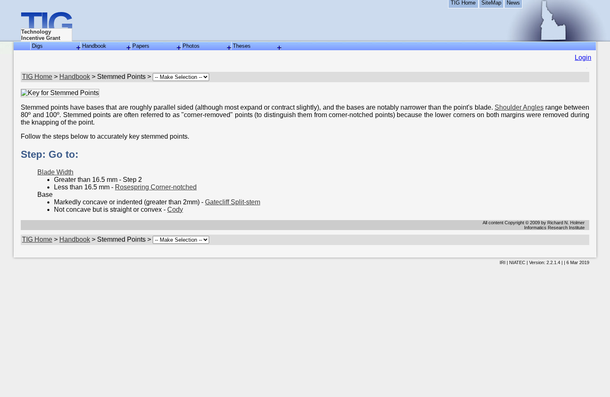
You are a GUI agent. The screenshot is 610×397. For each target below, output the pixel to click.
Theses (242, 46)
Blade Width (55, 172)
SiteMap (491, 3)
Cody (175, 209)
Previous (10, 219)
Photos (191, 46)
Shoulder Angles (519, 107)
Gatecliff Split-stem (232, 202)
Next (599, 219)
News (513, 3)
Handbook (94, 46)
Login (583, 57)
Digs (37, 46)
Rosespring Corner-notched (156, 187)
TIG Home (463, 3)
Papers (140, 46)
